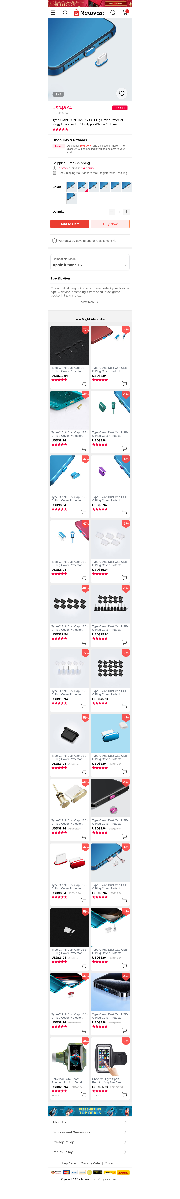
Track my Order (90, 1163)
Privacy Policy (63, 1142)
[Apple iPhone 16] (90, 1111)
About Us (59, 1122)
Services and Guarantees (71, 1132)
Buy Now (110, 224)
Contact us (111, 1163)
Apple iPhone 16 (67, 265)
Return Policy (62, 1152)
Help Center (69, 1163)
